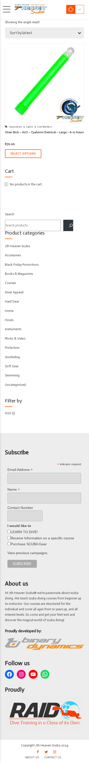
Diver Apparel (14, 292)
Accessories (15, 126)
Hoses (9, 320)
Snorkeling (12, 357)
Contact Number (20, 508)
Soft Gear (12, 366)
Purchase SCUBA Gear (29, 544)
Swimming (12, 375)
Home (9, 311)
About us (32, 757)
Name (13, 489)
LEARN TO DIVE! (24, 532)
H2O (8, 413)
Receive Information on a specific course (42, 538)
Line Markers (44, 126)
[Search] (68, 225)
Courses (10, 283)
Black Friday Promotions (22, 264)
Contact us (52, 757)
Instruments (13, 329)
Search (9, 214)
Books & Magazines (19, 274)
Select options (23, 153)
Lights (29, 126)
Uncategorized (15, 385)
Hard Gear (12, 301)
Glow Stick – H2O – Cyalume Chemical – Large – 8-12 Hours (44, 132)
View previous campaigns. (27, 553)
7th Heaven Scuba (17, 246)
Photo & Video (15, 338)
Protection (12, 347)
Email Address (20, 469)
